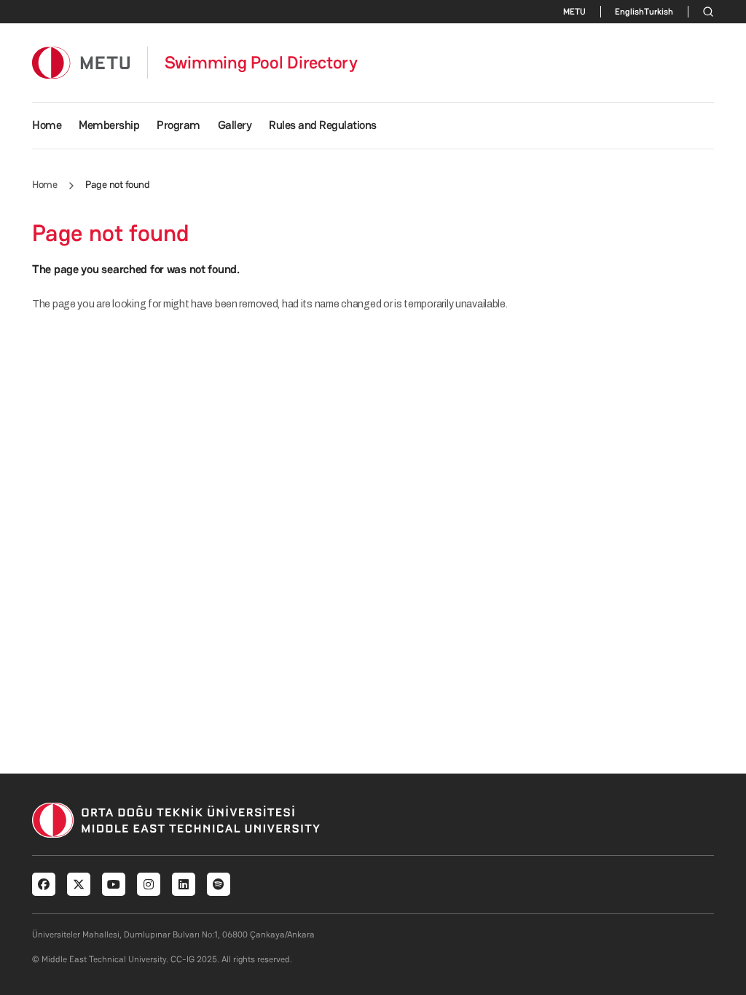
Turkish (658, 11)
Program (178, 125)
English (629, 11)
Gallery (235, 125)
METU (574, 11)
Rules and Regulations (323, 125)
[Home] (81, 62)
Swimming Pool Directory (261, 62)
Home (46, 125)
